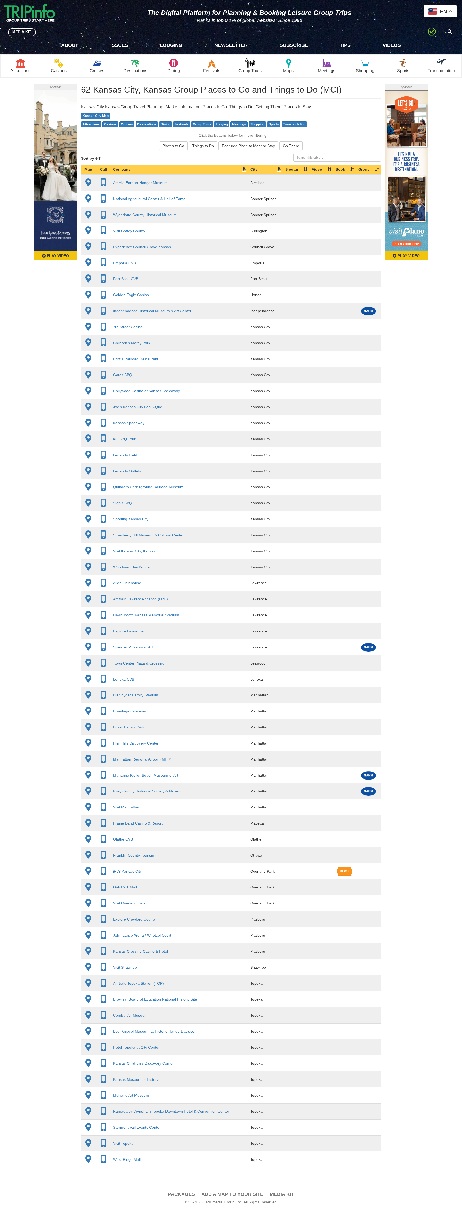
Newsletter (231, 45)
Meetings (239, 124)
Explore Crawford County (134, 919)
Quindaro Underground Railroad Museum (148, 487)
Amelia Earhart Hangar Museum (140, 183)
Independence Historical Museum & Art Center (152, 311)
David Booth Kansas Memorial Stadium (146, 615)
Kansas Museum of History (136, 1079)
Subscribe (294, 45)
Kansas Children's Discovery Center (143, 1063)
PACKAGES (181, 1194)
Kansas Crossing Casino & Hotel (140, 951)
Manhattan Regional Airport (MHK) (142, 759)
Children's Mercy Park (131, 343)
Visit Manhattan (126, 807)
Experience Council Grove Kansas (142, 247)
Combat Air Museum (130, 1015)
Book (340, 169)
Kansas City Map (96, 116)
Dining (165, 124)
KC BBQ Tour (124, 439)
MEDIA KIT (22, 32)
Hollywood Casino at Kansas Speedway (146, 391)
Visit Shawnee (125, 967)
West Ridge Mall (127, 1159)
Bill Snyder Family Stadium (135, 695)
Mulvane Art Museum (131, 1095)
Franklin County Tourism (133, 855)
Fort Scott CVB (125, 279)
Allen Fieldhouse (127, 583)
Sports (274, 124)
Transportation (294, 124)
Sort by (88, 158)
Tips (345, 45)
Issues (119, 45)
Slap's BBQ (122, 503)
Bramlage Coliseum (129, 711)
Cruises (127, 124)
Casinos (110, 124)
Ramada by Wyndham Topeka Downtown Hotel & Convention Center (171, 1111)
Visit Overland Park (129, 903)
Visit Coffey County (129, 231)
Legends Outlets (127, 471)
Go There (291, 146)
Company (121, 169)
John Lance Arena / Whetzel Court (142, 935)
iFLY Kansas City (127, 871)
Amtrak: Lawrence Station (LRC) (140, 599)
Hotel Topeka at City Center (136, 1047)
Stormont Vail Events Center (137, 1127)
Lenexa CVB (123, 679)
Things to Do (203, 146)
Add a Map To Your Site (232, 1194)
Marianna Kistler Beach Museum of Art (145, 775)
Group (364, 169)
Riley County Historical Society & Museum (148, 791)
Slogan (291, 169)
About (69, 45)
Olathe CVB (123, 839)
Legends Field (125, 455)
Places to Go (173, 146)
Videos (392, 45)
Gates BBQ (122, 375)
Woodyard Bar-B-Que (131, 567)
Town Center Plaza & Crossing (138, 663)
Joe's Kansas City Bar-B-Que (137, 407)
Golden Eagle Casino (131, 295)
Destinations (146, 124)
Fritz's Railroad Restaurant (135, 359)
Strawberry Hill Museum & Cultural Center (148, 535)
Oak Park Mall (125, 887)
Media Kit (282, 1194)
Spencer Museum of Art (133, 647)
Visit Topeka (123, 1143)
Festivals (181, 124)
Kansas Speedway (128, 423)
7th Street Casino (128, 327)
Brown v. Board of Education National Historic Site (155, 999)
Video (317, 169)
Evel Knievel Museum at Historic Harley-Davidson (155, 1031)
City (253, 169)
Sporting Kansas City (130, 519)
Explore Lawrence (128, 631)
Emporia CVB (124, 263)
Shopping (257, 124)
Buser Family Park (128, 727)
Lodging (171, 45)
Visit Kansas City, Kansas (134, 551)
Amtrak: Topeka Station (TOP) (138, 983)
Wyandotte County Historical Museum (145, 215)
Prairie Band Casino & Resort (138, 823)
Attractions (91, 124)
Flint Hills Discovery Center (136, 743)
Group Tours (202, 124)
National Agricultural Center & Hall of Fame (149, 199)
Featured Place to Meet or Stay (248, 146)
